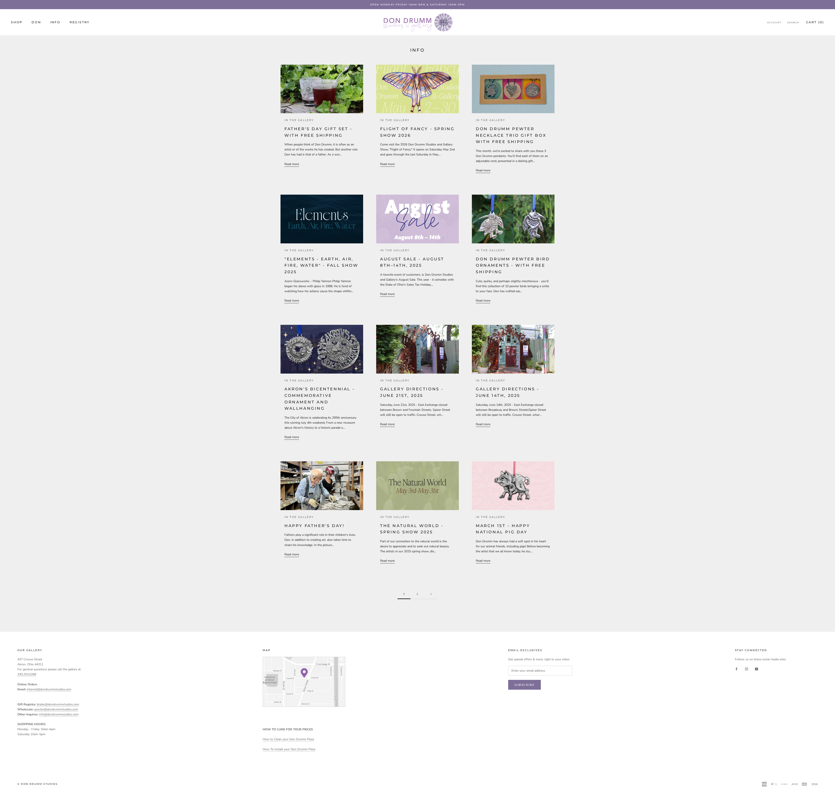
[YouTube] (756, 668)
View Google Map (304, 682)
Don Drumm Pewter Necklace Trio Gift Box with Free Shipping (511, 135)
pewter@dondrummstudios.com (56, 709)
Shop (16, 22)
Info (55, 22)
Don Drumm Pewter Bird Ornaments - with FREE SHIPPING (513, 265)
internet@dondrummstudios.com (49, 689)
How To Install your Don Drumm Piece (289, 749)
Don (36, 22)
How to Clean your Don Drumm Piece (288, 739)
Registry (80, 22)
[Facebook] (736, 668)
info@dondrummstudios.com (58, 714)
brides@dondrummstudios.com (58, 704)
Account (774, 22)
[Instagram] (746, 668)
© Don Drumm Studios (37, 783)
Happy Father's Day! (314, 525)
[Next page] (431, 594)
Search (793, 22)
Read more (291, 164)
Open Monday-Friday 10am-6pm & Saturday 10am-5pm (417, 4)
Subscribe (524, 684)
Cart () (815, 22)
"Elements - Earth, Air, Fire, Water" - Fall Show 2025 (321, 265)
